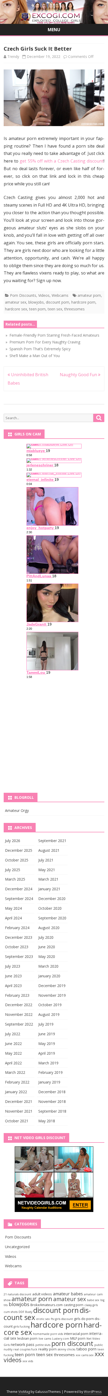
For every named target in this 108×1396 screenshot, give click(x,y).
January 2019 (49, 1082)
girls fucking (22, 1326)
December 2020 (52, 898)
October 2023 (16, 946)
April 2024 (13, 917)
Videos (44, 295)
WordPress (93, 1391)
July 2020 (45, 937)
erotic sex (43, 1319)
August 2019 (49, 1014)
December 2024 (18, 888)
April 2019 (46, 1053)
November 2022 (19, 1014)
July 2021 (45, 860)
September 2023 (19, 956)
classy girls (91, 1305)
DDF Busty (25, 1312)
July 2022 (12, 1033)
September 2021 (52, 840)
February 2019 (50, 1072)
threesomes (74, 308)
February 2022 (17, 1082)
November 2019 (52, 995)
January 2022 (16, 1091)
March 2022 (15, 1072)
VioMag (24, 1391)
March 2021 (48, 879)
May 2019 (46, 1043)
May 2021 (46, 869)
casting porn (73, 1304)
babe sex (93, 1300)
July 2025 (12, 869)
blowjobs (36, 302)
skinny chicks (66, 1349)
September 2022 (19, 1024)
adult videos (42, 1294)
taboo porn (86, 1348)
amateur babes (68, 1294)
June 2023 (13, 975)
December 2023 (18, 937)
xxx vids (28, 1361)
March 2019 (48, 1062)
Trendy (13, 56)
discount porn (57, 302)
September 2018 (52, 1111)
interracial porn (76, 1333)
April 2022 (13, 1062)
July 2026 (12, 840)
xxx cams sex (85, 1355)
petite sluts (42, 1345)
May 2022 (13, 1053)
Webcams (60, 295)
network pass (22, 1344)
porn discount (72, 1343)
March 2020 (48, 966)
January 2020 (49, 975)
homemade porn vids (48, 1334)
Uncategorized (17, 1246)
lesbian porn (27, 1338)
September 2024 (19, 898)
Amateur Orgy (17, 810)
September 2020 (52, 917)
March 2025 (15, 879)
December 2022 (18, 1004)
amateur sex (15, 302)
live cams (45, 1338)
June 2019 (46, 1033)
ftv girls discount (62, 1319)
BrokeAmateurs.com (46, 1304)
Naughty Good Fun (79, 375)
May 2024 (13, 908)
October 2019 (50, 1004)
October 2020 (50, 908)
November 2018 (52, 1101)
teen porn (37, 308)
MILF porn (77, 1338)
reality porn (47, 1349)
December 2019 (52, 985)
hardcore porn (83, 302)
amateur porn (89, 295)
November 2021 (19, 1111)
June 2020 (46, 946)
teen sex (55, 308)
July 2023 (12, 966)
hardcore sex (16, 308)
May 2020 (46, 956)
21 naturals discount (17, 1294)
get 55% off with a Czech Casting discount (62, 161)
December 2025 (18, 850)
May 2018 (46, 1120)
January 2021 (49, 888)
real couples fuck (25, 1349)
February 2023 (17, 995)
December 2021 (18, 1101)
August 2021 (49, 850)
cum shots (11, 1312)
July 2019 (45, 1024)
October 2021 (16, 1120)
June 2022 (13, 1043)
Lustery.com (60, 1338)
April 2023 (13, 985)
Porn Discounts (23, 295)
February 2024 (17, 927)
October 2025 (16, 860)
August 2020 (49, 927)
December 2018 (52, 1091)
